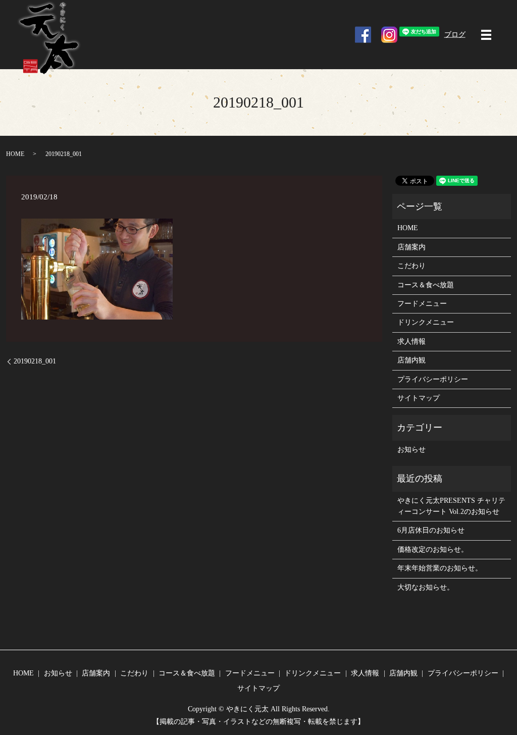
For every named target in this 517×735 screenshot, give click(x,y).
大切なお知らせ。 (425, 587)
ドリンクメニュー (425, 322)
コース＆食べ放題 (425, 285)
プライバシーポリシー (432, 379)
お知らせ (411, 449)
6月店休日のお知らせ (430, 530)
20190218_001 (35, 361)
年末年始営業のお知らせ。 (439, 568)
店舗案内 (411, 247)
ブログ (455, 34)
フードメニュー (422, 303)
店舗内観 (411, 360)
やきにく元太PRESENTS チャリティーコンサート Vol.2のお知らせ (451, 506)
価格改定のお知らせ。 (432, 549)
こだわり (411, 266)
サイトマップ (418, 398)
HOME (15, 154)
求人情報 (411, 341)
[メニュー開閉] (486, 35)
